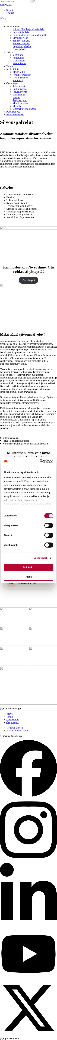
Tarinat (9, 66)
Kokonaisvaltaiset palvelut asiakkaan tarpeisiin (26, 443)
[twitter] (28, 1035)
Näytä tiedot (40, 558)
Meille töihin (19, 72)
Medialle (17, 106)
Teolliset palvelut (21, 43)
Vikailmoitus (19, 94)
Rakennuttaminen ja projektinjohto (30, 35)
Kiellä (28, 576)
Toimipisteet (19, 86)
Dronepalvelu (19, 49)
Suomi (9, 10)
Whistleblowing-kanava (24, 108)
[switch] (48, 525)
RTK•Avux (6, 4)
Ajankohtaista (19, 60)
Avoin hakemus (20, 77)
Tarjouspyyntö (20, 100)
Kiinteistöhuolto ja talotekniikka (28, 29)
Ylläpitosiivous (10, 438)
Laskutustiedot (20, 89)
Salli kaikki (28, 567)
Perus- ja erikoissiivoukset (16, 440)
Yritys (9, 713)
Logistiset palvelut (22, 46)
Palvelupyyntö (20, 91)
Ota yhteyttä (28, 280)
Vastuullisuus (19, 63)
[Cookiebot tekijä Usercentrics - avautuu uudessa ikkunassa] (40, 461)
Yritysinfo (18, 55)
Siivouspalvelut (20, 37)
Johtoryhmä (18, 57)
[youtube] (28, 978)
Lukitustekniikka (21, 32)
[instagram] (28, 861)
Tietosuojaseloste (14, 727)
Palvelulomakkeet (15, 114)
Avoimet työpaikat (22, 74)
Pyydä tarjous (13, 111)
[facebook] (28, 796)
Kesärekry (18, 80)
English (10, 13)
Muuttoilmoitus (20, 103)
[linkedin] (28, 927)
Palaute (16, 97)
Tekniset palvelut (21, 40)
